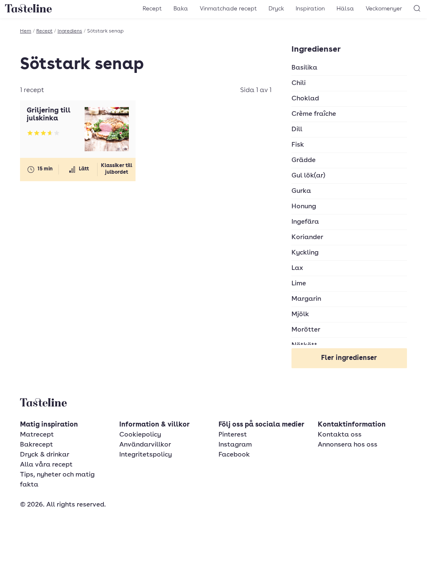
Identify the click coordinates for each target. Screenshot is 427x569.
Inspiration (310, 9)
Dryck (276, 9)
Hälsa (345, 9)
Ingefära (305, 222)
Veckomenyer (384, 9)
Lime (298, 283)
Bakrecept (36, 445)
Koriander (307, 237)
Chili (298, 83)
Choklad (305, 98)
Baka (180, 9)
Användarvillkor (145, 445)
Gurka (301, 191)
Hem (25, 31)
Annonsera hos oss (347, 445)
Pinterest (233, 435)
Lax (297, 268)
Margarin (306, 299)
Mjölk (300, 314)
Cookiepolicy (140, 435)
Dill (296, 129)
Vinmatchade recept (228, 9)
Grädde (303, 160)
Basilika (304, 68)
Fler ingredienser (349, 358)
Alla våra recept (46, 465)
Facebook (234, 455)
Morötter (305, 330)
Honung (303, 206)
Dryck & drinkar (44, 455)
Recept (152, 9)
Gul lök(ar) (308, 175)
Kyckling (305, 253)
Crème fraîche (313, 114)
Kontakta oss (340, 435)
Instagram (235, 445)
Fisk (297, 145)
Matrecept (37, 435)
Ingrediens (70, 31)
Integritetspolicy (145, 455)
